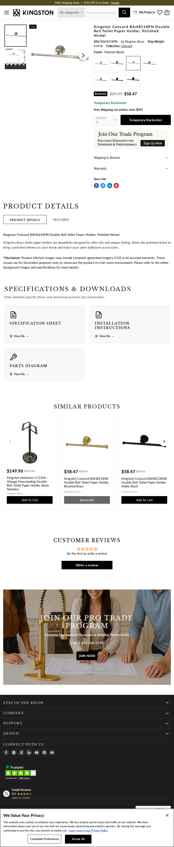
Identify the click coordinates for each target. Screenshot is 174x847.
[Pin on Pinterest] (116, 185)
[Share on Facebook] (96, 185)
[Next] (83, 55)
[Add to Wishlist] (84, 27)
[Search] (124, 12)
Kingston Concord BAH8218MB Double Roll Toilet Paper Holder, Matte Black (144, 482)
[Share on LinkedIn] (109, 185)
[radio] (101, 63)
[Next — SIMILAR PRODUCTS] (164, 441)
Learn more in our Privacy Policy (88, 830)
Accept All (78, 839)
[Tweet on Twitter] (102, 185)
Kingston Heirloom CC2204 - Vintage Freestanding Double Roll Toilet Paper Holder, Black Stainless (28, 483)
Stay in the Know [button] (23, 703)
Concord (126, 46)
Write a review (87, 565)
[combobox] (102, 12)
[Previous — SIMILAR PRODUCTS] (10, 441)
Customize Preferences (44, 839)
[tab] (25, 219)
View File (21, 336)
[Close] (167, 815)
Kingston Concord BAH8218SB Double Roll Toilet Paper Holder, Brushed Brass (86, 482)
